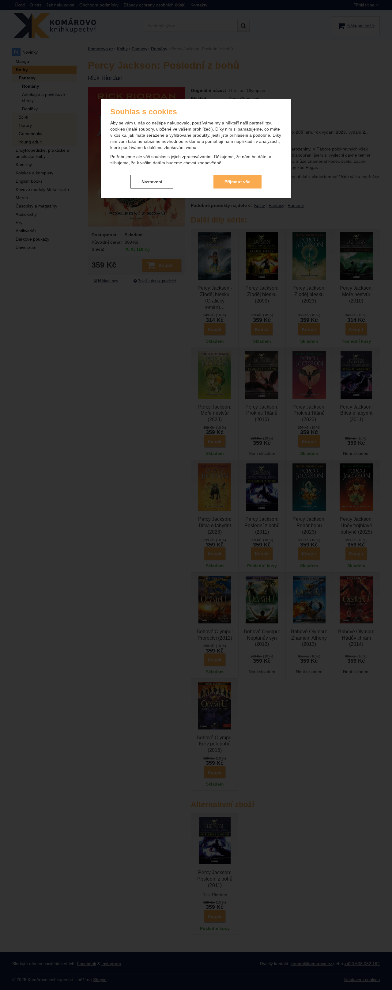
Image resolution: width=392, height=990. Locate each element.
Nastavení (151, 181)
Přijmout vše (237, 181)
